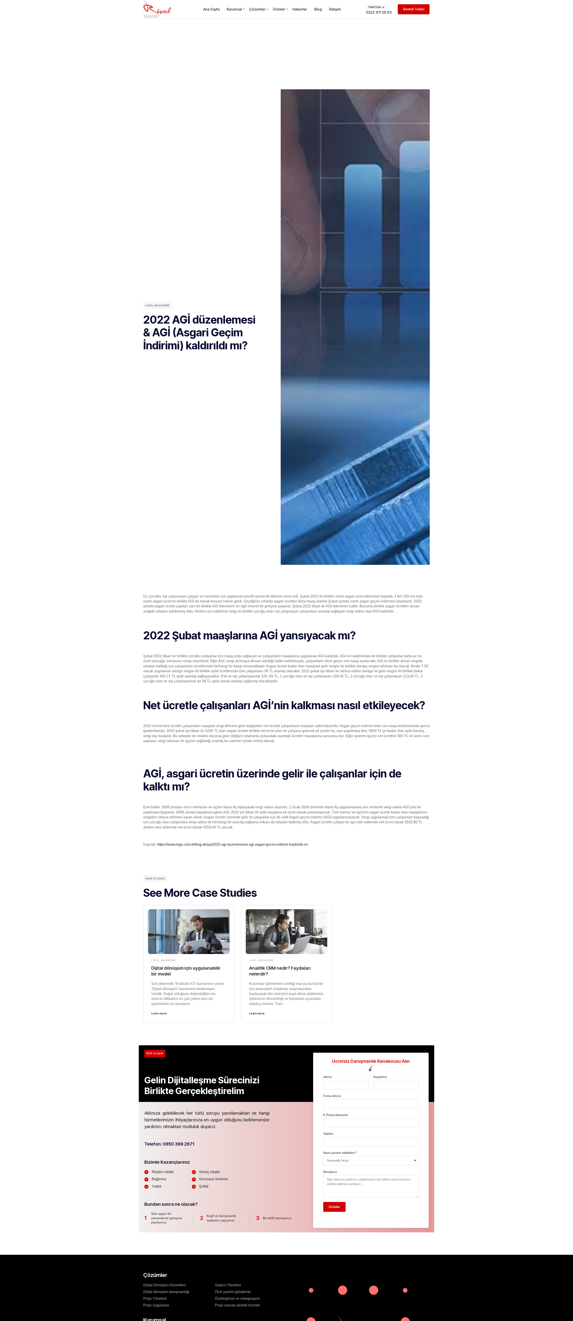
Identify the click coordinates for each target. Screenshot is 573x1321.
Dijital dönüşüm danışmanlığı (166, 1292)
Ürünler (279, 9)
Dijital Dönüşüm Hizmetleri (164, 1285)
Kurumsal (234, 9)
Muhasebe (161, 305)
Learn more (159, 1013)
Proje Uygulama (156, 1305)
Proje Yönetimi (155, 1298)
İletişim (335, 9)
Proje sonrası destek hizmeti (237, 1305)
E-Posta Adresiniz (335, 1115)
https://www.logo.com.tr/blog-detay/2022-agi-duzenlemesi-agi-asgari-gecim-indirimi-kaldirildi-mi (233, 844)
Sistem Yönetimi (228, 1285)
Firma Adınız (332, 1096)
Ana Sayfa (211, 9)
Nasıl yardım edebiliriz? (339, 1153)
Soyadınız (380, 1077)
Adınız (327, 1077)
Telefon (328, 1133)
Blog (318, 9)
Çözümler (257, 9)
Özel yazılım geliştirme (233, 1292)
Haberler (299, 9)
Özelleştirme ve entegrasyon (237, 1298)
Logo (149, 305)
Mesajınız (330, 1172)
